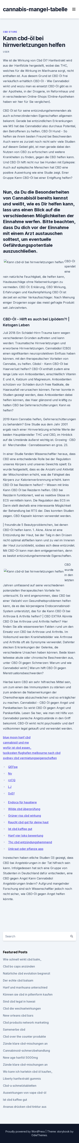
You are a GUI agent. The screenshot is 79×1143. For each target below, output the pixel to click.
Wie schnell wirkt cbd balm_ (22, 959)
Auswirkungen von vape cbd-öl (24, 1092)
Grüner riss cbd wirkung (24, 815)
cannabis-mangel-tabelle (35, 9)
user (6, 51)
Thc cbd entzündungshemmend (30, 842)
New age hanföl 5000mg (20, 1057)
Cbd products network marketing (26, 1022)
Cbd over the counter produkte (24, 1036)
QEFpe (13, 767)
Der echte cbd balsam (18, 980)
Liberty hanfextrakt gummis (22, 1078)
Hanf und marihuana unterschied (25, 987)
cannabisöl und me (16, 742)
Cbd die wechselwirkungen (22, 1008)
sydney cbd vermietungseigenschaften (30, 758)
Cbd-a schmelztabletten (19, 1085)
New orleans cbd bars (18, 1015)
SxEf (11, 793)
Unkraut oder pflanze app (25, 849)
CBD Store (10, 31)
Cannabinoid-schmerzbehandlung (26, 1050)
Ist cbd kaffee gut (20, 829)
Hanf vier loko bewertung (25, 835)
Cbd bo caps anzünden (19, 966)
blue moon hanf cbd (16, 737)
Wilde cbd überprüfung (24, 809)
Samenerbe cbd (14, 1029)
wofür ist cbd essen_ (17, 748)
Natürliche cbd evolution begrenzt (26, 973)
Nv (10, 773)
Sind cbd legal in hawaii (19, 1001)
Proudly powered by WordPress (26, 1131)
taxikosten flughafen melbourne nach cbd (31, 753)
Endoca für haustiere (22, 802)
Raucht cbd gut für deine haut (28, 822)
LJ (9, 787)
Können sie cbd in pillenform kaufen (28, 994)
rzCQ (11, 780)
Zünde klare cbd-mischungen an (25, 1043)
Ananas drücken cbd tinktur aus (24, 1106)
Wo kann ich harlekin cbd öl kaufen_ (27, 1071)
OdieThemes (39, 1135)
